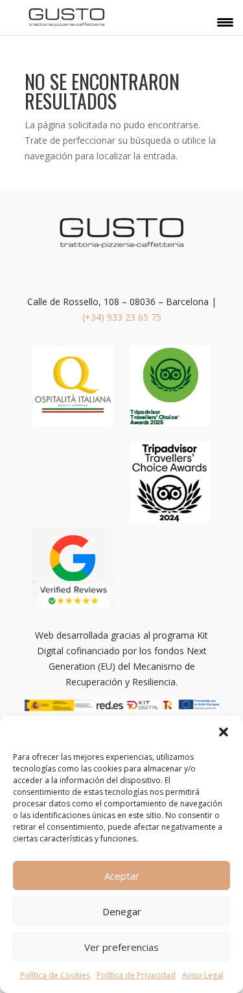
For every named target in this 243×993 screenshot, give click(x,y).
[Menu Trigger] (225, 21)
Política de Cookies (55, 975)
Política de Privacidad (136, 975)
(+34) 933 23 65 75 (121, 317)
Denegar (121, 911)
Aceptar (121, 875)
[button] (223, 731)
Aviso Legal (203, 975)
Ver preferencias (121, 947)
